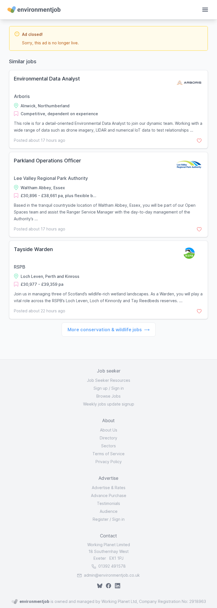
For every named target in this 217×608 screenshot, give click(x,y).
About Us (108, 430)
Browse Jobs (108, 396)
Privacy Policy (109, 461)
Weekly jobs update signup (108, 404)
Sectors (108, 445)
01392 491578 (111, 566)
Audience (109, 511)
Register (100, 519)
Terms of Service (108, 453)
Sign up (101, 388)
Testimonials (108, 503)
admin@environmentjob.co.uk (112, 575)
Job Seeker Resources (108, 380)
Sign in (117, 388)
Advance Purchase (108, 495)
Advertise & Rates (108, 487)
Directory (108, 437)
